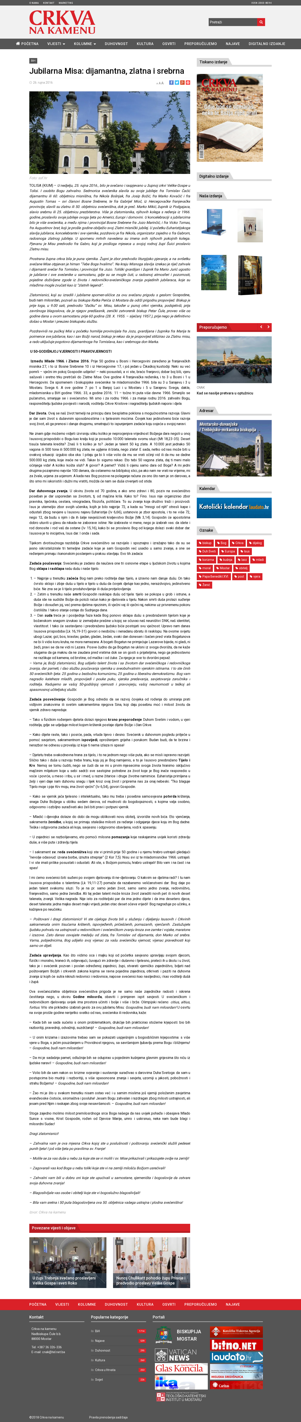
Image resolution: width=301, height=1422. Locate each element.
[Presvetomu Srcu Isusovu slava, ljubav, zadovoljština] (250, 225)
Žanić (206, 585)
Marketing (66, 3)
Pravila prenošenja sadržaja (108, 1417)
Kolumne (83, 44)
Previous (261, 326)
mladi (260, 559)
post (241, 576)
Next (268, 326)
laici (244, 559)
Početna (30, 44)
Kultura (145, 44)
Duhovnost (116, 44)
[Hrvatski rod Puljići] (214, 272)
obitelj (243, 568)
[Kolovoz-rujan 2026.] (230, 118)
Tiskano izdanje (213, 62)
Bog (223, 543)
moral (207, 568)
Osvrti (169, 44)
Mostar (225, 568)
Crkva (239, 543)
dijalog (257, 543)
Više (234, 364)
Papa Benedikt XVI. (216, 576)
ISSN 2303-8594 (261, 3)
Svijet (99, 1379)
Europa (230, 551)
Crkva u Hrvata (105, 1370)
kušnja (227, 559)
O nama (34, 3)
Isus (247, 551)
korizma (208, 559)
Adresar (206, 410)
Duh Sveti (209, 551)
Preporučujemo (200, 44)
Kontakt (48, 3)
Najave (233, 44)
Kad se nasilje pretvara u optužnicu (225, 393)
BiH (33, 60)
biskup (207, 543)
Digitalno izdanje (267, 44)
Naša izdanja (210, 196)
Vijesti (54, 44)
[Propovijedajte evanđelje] (214, 222)
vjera (256, 576)
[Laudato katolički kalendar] (234, 517)
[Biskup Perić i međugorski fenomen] (250, 275)
